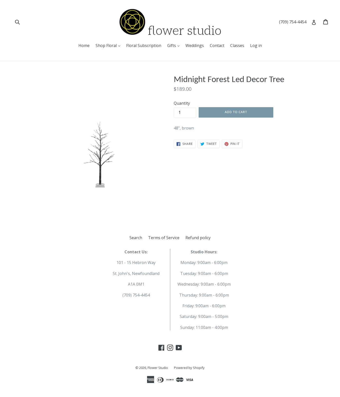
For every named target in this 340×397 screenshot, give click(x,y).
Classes (237, 45)
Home (84, 45)
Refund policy (198, 237)
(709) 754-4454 (292, 22)
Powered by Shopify (189, 367)
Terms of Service (163, 237)
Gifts (172, 45)
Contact (217, 45)
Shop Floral (107, 45)
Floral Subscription (143, 45)
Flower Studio (158, 367)
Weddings (194, 45)
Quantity (182, 103)
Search (135, 237)
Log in (256, 45)
